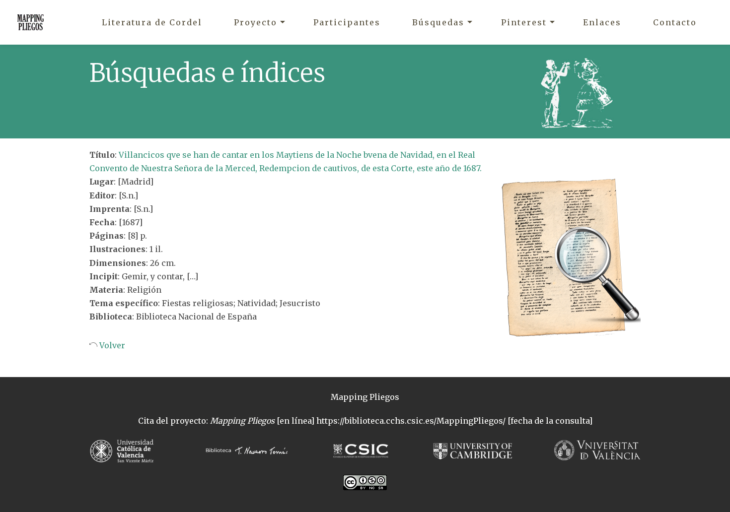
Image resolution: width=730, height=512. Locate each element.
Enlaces (602, 22)
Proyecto (255, 22)
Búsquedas (438, 22)
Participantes (346, 22)
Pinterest (524, 22)
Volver (111, 345)
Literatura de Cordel (152, 22)
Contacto (675, 22)
